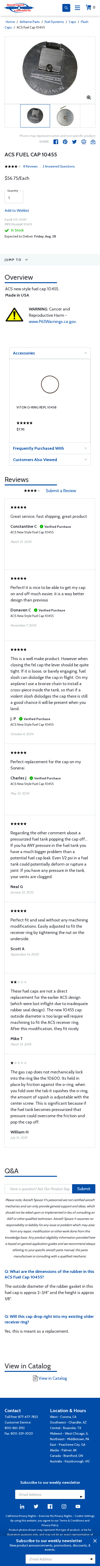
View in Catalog (53, 1378)
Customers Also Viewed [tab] (35, 459)
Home (10, 22)
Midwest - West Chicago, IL (69, 1433)
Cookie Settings (84, 1516)
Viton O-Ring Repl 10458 (37, 407)
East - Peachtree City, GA (67, 1445)
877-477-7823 (28, 1417)
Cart (94, 7)
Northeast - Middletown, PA (69, 1439)
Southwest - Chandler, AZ (68, 1422)
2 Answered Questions (59, 166)
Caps (72, 22)
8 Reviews (30, 166)
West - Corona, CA (63, 1417)
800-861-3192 (15, 1428)
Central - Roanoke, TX (65, 1428)
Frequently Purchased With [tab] (38, 448)
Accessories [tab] (24, 353)
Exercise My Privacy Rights (55, 1516)
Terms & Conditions (71, 1520)
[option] (50, 70)
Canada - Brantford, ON (66, 1456)
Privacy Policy (50, 1525)
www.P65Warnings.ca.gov (52, 321)
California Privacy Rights (21, 1516)
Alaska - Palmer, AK (63, 1450)
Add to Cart (50, 430)
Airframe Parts (30, 22)
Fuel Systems (54, 22)
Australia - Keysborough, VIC (70, 1461)
